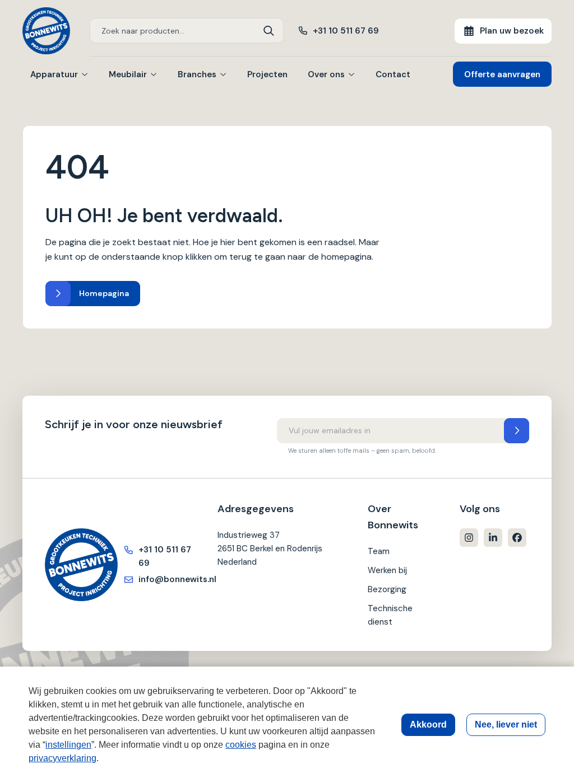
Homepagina (104, 293)
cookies (240, 744)
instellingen (68, 744)
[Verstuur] (516, 430)
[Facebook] (517, 537)
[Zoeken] (268, 30)
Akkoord (428, 724)
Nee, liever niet (506, 724)
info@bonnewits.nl (166, 579)
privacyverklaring (62, 758)
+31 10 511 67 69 (346, 30)
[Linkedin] (493, 537)
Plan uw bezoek (512, 30)
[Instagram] (469, 537)
